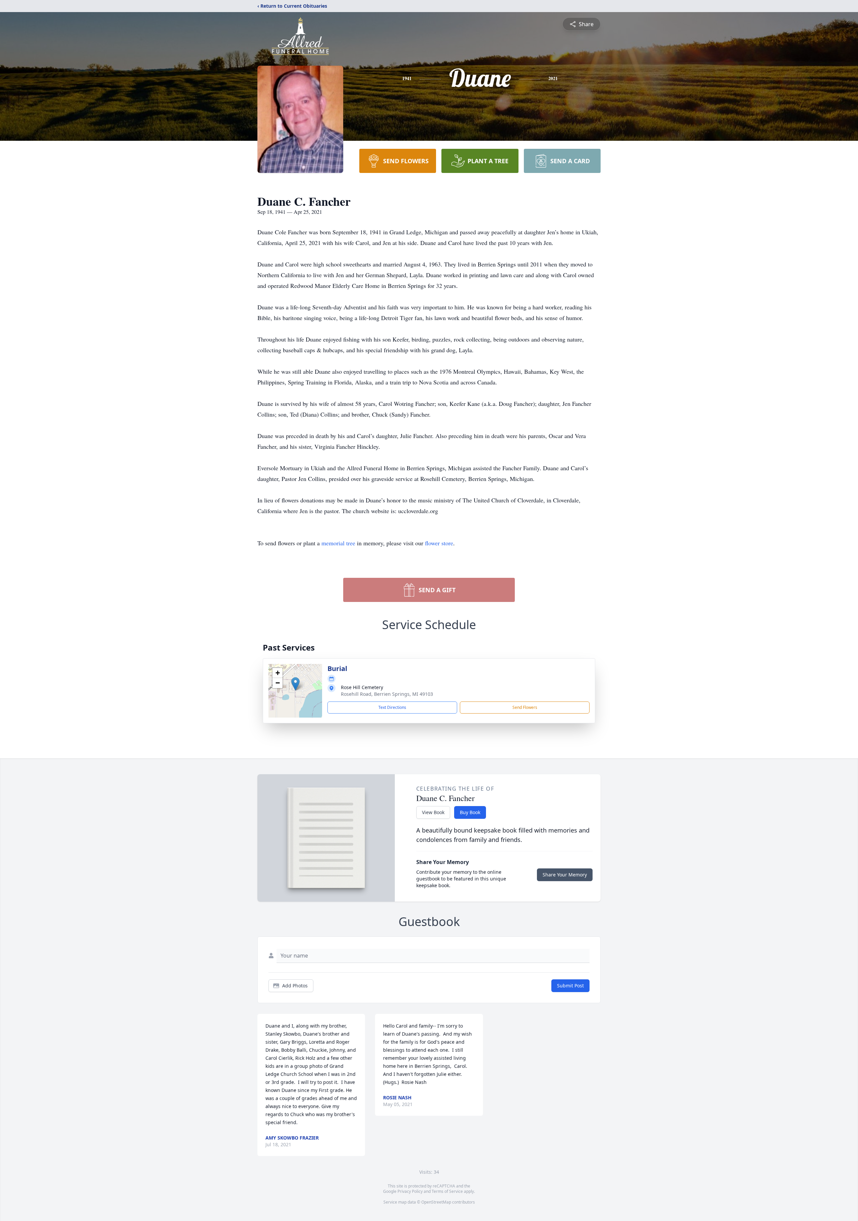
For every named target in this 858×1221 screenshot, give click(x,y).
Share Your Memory (565, 874)
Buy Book (470, 812)
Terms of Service (447, 1191)
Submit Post (570, 985)
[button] (295, 684)
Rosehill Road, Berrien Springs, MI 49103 (387, 694)
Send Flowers (524, 707)
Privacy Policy (410, 1191)
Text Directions (392, 707)
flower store (439, 543)
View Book (433, 812)
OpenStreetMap (436, 1202)
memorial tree (338, 543)
